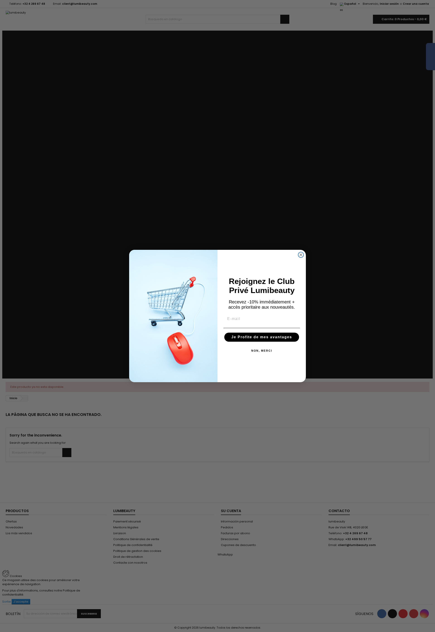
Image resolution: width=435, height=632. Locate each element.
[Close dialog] (301, 255)
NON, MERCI (261, 350)
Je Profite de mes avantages (261, 337)
